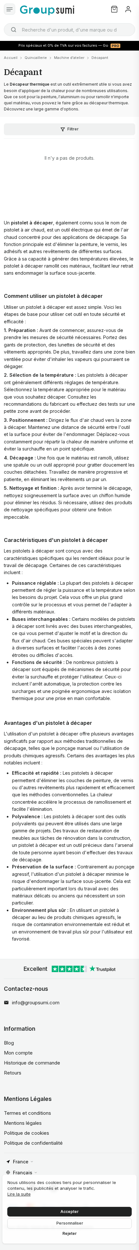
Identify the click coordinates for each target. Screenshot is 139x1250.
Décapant (99, 57)
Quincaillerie (36, 57)
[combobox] (69, 29)
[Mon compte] (128, 9)
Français (22, 1172)
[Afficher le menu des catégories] (9, 9)
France (20, 1161)
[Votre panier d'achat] (114, 9)
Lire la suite (19, 1194)
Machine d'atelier (69, 57)
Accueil (10, 57)
